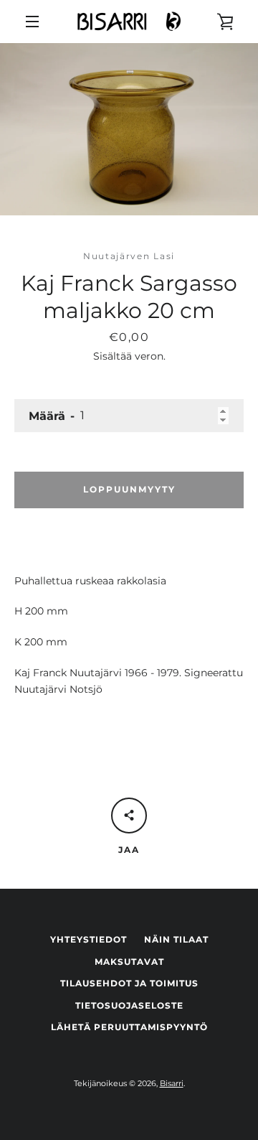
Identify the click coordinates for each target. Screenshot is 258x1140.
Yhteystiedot (88, 939)
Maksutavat (129, 961)
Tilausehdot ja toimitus (129, 983)
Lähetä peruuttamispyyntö (129, 1027)
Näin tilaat (176, 939)
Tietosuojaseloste (129, 1005)
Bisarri (171, 1083)
